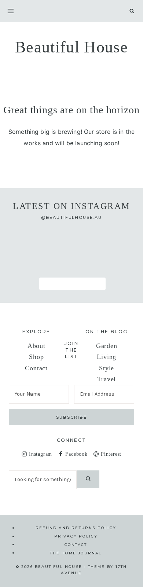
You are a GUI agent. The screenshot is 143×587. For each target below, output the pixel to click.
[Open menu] (10, 11)
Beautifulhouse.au (74, 217)
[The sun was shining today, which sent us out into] (71, 239)
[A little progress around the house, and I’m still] (29, 239)
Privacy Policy (76, 536)
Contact (36, 368)
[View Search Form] (131, 11)
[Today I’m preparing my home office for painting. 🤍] (29, 264)
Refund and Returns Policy (76, 527)
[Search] (88, 479)
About (36, 345)
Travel (106, 379)
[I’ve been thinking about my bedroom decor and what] (71, 264)
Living (106, 356)
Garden (106, 345)
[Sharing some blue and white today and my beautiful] (114, 264)
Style (106, 368)
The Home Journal (76, 552)
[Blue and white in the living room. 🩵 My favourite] (114, 239)
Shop (36, 356)
